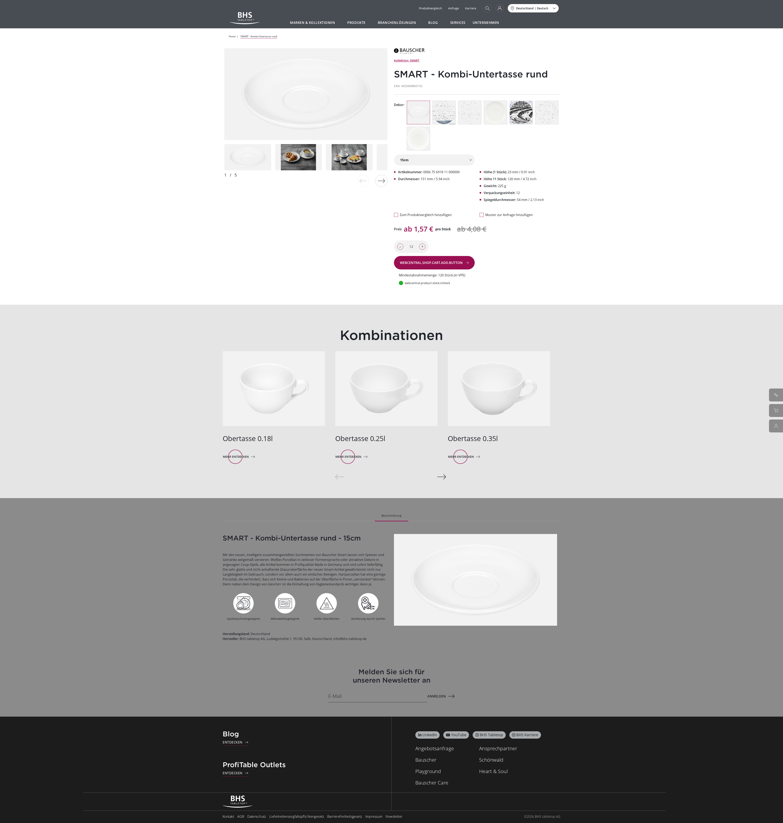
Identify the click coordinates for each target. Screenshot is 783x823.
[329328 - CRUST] (418, 138)
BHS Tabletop (491, 734)
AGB (240, 816)
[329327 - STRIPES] (495, 112)
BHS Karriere (527, 734)
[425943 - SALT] (469, 112)
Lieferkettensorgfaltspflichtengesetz (296, 816)
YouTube (458, 734)
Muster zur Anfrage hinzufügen (509, 215)
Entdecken (232, 742)
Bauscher (425, 759)
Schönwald (491, 759)
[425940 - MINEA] (546, 112)
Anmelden (436, 696)
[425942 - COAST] (444, 112)
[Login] (500, 8)
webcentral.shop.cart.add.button (431, 262)
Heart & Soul (493, 771)
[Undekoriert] (418, 112)
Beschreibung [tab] (391, 515)
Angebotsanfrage (434, 748)
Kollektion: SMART (406, 60)
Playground (428, 771)
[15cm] (434, 159)
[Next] (381, 181)
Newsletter (394, 816)
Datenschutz (256, 816)
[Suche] (487, 8)
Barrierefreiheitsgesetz (344, 816)
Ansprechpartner (498, 748)
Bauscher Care (431, 782)
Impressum (374, 816)
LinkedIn (429, 734)
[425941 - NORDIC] (521, 112)
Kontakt (228, 816)
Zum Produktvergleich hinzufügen (426, 215)
